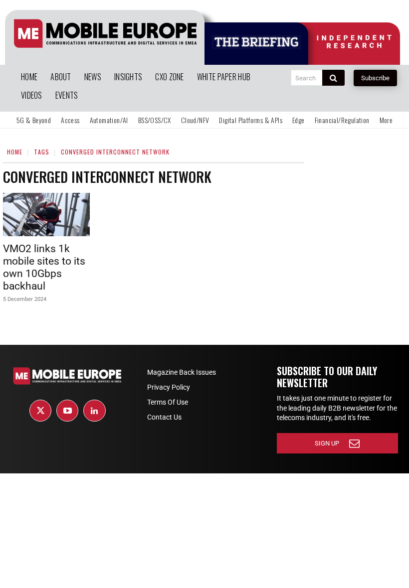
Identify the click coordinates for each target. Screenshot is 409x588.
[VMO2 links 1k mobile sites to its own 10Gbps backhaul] (46, 214)
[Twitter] (40, 411)
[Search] (333, 78)
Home (14, 151)
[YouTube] (67, 411)
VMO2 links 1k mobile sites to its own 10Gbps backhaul (44, 267)
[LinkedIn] (94, 411)
